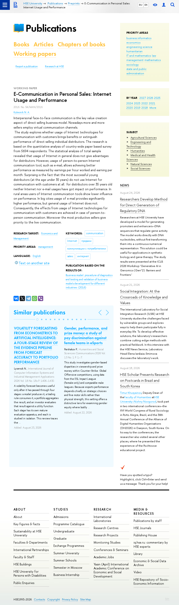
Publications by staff (148, 521)
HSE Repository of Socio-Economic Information (151, 581)
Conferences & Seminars (111, 550)
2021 (152, 103)
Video (138, 572)
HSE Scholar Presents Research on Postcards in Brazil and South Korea (144, 380)
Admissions (60, 517)
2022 (144, 103)
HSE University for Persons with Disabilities (30, 573)
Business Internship (66, 575)
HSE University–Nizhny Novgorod (139, 399)
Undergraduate (63, 531)
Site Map (85, 599)
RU (140, 4)
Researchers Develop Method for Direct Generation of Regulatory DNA (143, 205)
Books (21, 44)
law (154, 56)
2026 (150, 98)
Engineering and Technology (138, 144)
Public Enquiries (24, 583)
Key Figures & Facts (27, 524)
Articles (43, 44)
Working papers (35, 54)
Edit (167, 598)
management (134, 60)
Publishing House (145, 535)
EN (146, 4)
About (20, 509)
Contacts (39, 599)
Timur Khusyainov (130, 393)
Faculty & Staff (24, 557)
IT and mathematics (138, 56)
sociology (132, 64)
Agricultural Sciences (144, 137)
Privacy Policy (70, 599)
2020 (129, 108)
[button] (37, 319)
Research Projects (106, 535)
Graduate (60, 538)
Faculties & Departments (30, 542)
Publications (51, 28)
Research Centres (106, 528)
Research (103, 509)
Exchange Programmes (68, 546)
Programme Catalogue (68, 524)
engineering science (139, 47)
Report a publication (26, 66)
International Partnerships (31, 550)
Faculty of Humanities (137, 397)
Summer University (66, 553)
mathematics (153, 60)
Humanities (138, 151)
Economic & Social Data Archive (150, 563)
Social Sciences (140, 168)
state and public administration (136, 71)
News (124, 185)
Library (138, 554)
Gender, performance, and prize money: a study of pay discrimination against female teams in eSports (85, 335)
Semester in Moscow (67, 567)
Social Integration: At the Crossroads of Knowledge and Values (144, 297)
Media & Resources (144, 511)
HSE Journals (142, 528)
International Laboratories (102, 519)
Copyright (53, 599)
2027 (142, 98)
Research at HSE (54, 66)
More (153, 108)
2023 (137, 103)
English (37, 256)
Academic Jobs (104, 557)
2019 (137, 108)
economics (133, 42)
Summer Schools (64, 560)
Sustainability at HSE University (27, 533)
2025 (157, 98)
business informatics (138, 38)
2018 (144, 108)
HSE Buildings (22, 564)
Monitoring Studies (107, 542)
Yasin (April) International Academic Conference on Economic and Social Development (111, 570)
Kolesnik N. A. (22, 112)
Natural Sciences (141, 164)
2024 (129, 103)
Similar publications (39, 312)
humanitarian (134, 51)
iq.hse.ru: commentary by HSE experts (151, 544)
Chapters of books (81, 44)
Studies (60, 509)
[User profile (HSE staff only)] (163, 5)
